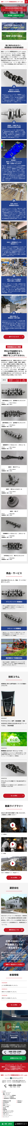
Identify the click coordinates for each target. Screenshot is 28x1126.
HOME (4, 1091)
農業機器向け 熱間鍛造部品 (10, 1098)
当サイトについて (14, 337)
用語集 (4, 1108)
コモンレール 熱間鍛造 (9, 1097)
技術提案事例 (6, 1102)
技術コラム (5, 1103)
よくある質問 (6, 1106)
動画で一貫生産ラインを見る (14, 964)
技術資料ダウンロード (8, 1112)
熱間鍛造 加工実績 (7, 1101)
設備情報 (5, 1109)
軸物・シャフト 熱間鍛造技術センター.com (12, 1)
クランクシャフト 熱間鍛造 (10, 1095)
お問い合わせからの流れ (8, 1111)
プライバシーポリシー (8, 1115)
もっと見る (14, 795)
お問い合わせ (6, 1114)
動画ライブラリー (7, 1105)
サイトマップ (6, 1117)
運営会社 (19, 1101)
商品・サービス (6, 1094)
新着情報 (19, 1102)
